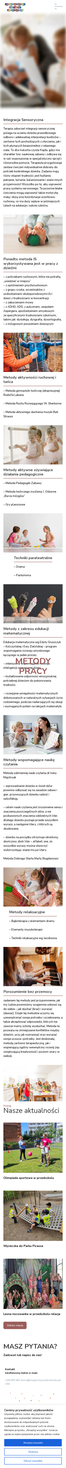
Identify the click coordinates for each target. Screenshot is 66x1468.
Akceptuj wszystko (33, 1442)
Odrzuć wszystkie (33, 1460)
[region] (33, 1436)
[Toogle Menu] (59, 8)
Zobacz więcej (15, 1325)
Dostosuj (33, 1451)
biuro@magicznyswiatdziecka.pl (41, 1380)
